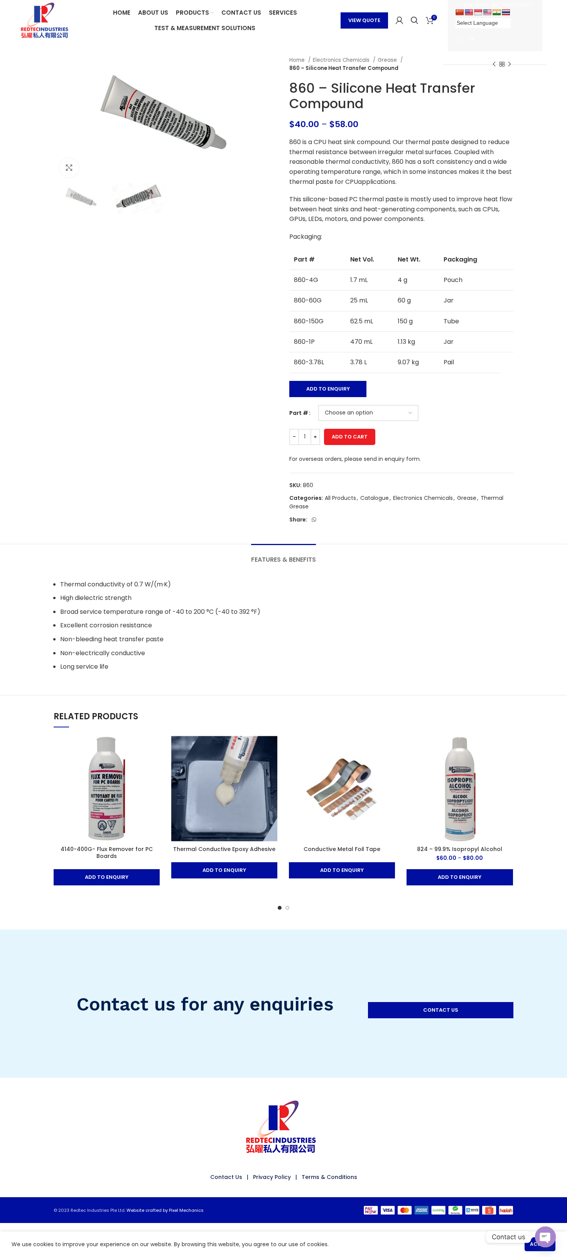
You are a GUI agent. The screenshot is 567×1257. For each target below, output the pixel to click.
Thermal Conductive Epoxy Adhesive (224, 849)
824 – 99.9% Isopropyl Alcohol (459, 849)
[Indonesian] (478, 12)
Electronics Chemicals (342, 60)
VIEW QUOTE (364, 20)
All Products (340, 498)
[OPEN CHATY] (545, 1236)
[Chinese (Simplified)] (460, 12)
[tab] (283, 555)
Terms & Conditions (329, 1177)
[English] (469, 12)
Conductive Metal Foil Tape (342, 849)
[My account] (399, 20)
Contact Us (226, 1177)
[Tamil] (497, 12)
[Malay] (487, 12)
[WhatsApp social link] (314, 520)
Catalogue (374, 498)
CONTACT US (440, 1010)
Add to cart (350, 436)
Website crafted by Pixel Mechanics (165, 1210)
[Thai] (506, 12)
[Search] (414, 20)
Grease (388, 60)
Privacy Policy (272, 1177)
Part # (298, 413)
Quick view (154, 748)
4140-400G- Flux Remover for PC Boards (107, 852)
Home (297, 60)
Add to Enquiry (328, 388)
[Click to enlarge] (69, 167)
